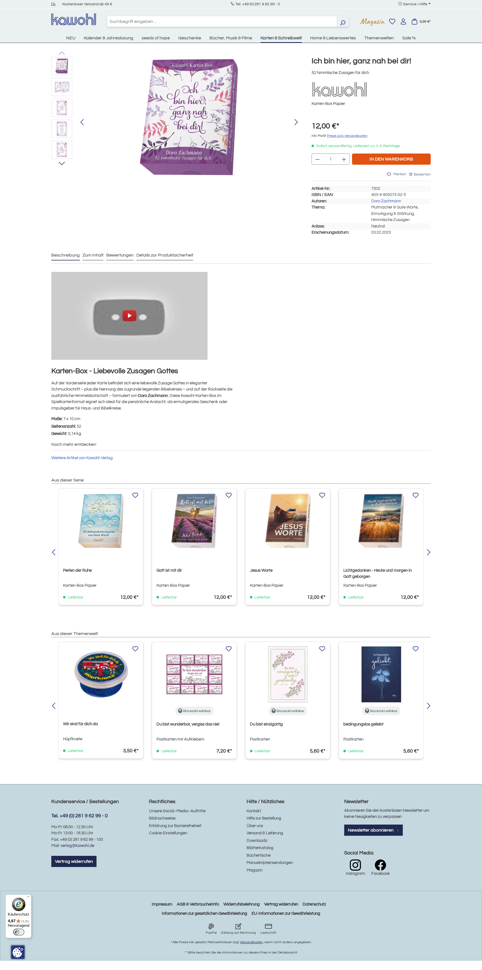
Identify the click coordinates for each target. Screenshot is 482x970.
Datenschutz (314, 904)
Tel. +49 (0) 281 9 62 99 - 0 (257, 4)
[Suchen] (342, 21)
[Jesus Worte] (288, 521)
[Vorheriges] (82, 122)
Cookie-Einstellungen (168, 833)
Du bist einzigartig (266, 724)
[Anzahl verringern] (317, 159)
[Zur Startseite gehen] (73, 19)
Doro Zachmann (386, 201)
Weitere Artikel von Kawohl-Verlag (82, 458)
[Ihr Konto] (403, 21)
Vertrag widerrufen (74, 861)
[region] (176, 122)
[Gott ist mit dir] (194, 521)
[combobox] (221, 21)
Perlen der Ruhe (77, 570)
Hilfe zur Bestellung (264, 818)
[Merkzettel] (392, 21)
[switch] (18, 932)
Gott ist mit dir (169, 570)
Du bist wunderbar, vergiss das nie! (187, 724)
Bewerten (422, 174)
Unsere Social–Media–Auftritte (177, 811)
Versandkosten (251, 942)
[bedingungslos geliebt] (381, 674)
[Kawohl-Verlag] (339, 89)
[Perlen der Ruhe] (101, 521)
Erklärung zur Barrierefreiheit (175, 826)
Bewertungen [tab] (120, 255)
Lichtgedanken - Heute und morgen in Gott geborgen (377, 573)
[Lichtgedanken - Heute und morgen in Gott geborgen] (381, 521)
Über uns (255, 826)
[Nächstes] (296, 122)
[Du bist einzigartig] (288, 674)
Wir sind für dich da (80, 724)
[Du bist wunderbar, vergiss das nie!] (194, 674)
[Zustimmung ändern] (18, 952)
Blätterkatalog (260, 848)
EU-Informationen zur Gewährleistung (286, 913)
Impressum (162, 904)
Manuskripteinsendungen (270, 863)
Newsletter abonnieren (371, 830)
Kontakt (254, 811)
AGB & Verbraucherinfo (198, 904)
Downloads (257, 841)
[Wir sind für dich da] (101, 674)
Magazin (372, 21)
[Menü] (28, 898)
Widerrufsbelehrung (241, 904)
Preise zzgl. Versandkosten (347, 136)
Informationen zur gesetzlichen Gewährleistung (204, 913)
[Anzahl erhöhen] (344, 159)
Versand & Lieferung (265, 833)
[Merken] (135, 495)
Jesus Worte (261, 570)
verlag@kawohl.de (77, 846)
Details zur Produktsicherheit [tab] (164, 255)
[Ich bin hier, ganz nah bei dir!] (189, 117)
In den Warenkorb (391, 159)
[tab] (65, 255)
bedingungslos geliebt (363, 724)
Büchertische (259, 855)
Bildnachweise (162, 818)
